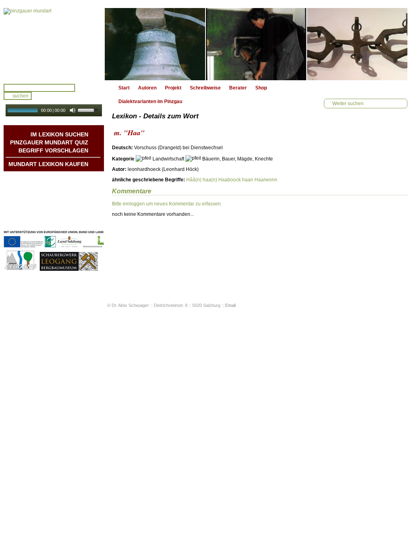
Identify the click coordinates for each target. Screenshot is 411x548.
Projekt (173, 88)
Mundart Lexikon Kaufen (48, 164)
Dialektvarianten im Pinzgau (150, 101)
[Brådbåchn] (256, 44)
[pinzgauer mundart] (54, 44)
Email (230, 305)
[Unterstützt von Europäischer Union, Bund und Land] (54, 248)
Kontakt (79, 203)
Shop (261, 88)
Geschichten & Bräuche (61, 187)
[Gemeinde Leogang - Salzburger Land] (21, 270)
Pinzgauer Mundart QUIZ (49, 142)
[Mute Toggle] (72, 110)
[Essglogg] (155, 44)
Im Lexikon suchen (59, 134)
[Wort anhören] (379, 150)
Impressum (75, 211)
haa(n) (210, 180)
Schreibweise (205, 88)
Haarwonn (265, 180)
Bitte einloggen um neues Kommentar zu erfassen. (167, 204)
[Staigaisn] (357, 44)
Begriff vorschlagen (53, 150)
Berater (238, 88)
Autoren (147, 88)
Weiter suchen (348, 103)
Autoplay (59, 119)
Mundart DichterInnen (63, 179)
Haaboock (229, 180)
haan (247, 180)
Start (124, 88)
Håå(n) (193, 180)
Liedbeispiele (73, 195)
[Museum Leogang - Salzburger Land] (69, 270)
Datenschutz (73, 219)
